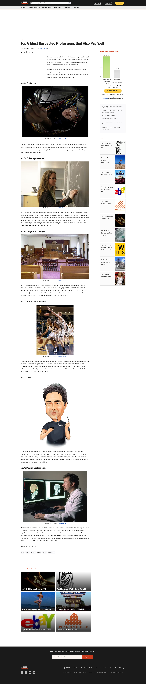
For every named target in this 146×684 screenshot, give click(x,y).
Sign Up (108, 3)
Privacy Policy (67, 672)
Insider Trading (34, 8)
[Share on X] (29, 52)
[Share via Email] (36, 52)
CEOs (22, 552)
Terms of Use (77, 672)
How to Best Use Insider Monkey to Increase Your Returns (112, 111)
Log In (97, 3)
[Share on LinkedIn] (32, 52)
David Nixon (43, 48)
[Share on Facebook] (27, 52)
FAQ (84, 672)
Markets (23, 8)
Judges (27, 552)
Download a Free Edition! (109, 119)
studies (39, 552)
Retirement (57, 8)
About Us (98, 668)
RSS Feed (69, 668)
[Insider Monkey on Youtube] (31, 672)
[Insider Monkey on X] (27, 672)
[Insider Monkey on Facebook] (23, 672)
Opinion (66, 8)
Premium (119, 3)
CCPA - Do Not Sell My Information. (98, 672)
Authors (105, 668)
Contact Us (113, 668)
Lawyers (33, 552)
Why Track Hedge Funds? (109, 115)
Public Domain (62, 138)
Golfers (44, 552)
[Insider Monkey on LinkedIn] (34, 672)
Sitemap (121, 668)
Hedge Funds (46, 8)
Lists (22, 39)
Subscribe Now (112, 91)
